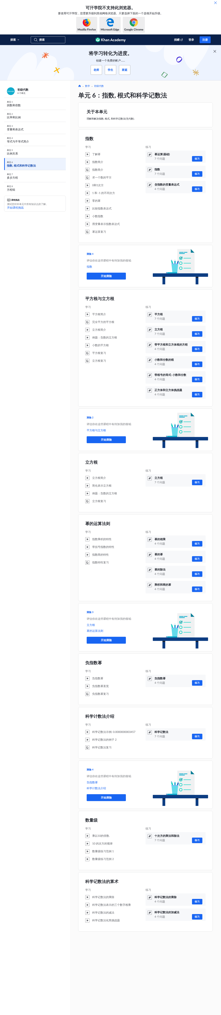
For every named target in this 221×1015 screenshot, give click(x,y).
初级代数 (99, 86)
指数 (89, 139)
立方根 (91, 462)
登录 (191, 39)
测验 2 (90, 417)
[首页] (79, 86)
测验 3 (90, 612)
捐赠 (177, 39)
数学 (87, 86)
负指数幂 (93, 663)
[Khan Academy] (110, 40)
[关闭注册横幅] (214, 51)
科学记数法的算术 (101, 882)
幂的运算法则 (97, 524)
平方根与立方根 (99, 299)
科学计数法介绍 (99, 716)
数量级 (91, 820)
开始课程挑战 (15, 207)
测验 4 (90, 254)
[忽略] (215, 3)
